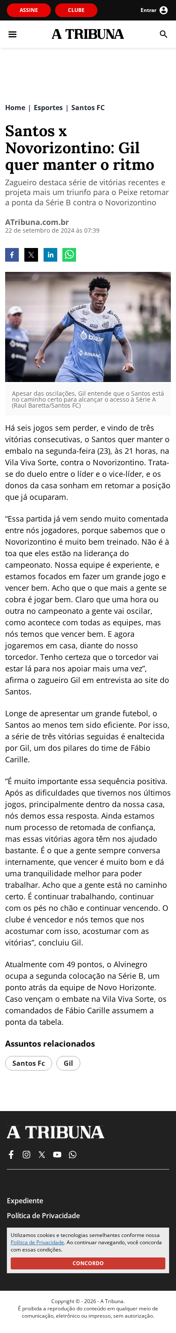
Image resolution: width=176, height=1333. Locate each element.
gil (68, 1063)
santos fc (28, 1063)
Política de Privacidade (37, 1242)
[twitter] (31, 255)
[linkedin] (50, 255)
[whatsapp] (69, 255)
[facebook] (12, 255)
